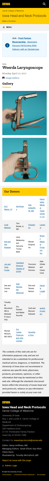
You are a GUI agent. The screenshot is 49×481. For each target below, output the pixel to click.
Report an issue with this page (16, 460)
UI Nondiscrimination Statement (24, 474)
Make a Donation (9, 21)
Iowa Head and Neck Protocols (24, 15)
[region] (24, 266)
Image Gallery (12, 78)
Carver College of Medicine (13, 11)
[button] (44, 4)
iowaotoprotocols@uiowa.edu (28, 440)
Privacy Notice (7, 474)
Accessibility (41, 474)
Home (4, 64)
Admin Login (11, 465)
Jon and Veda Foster (7, 267)
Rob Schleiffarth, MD (31, 208)
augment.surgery (42, 311)
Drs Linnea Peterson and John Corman (19, 335)
